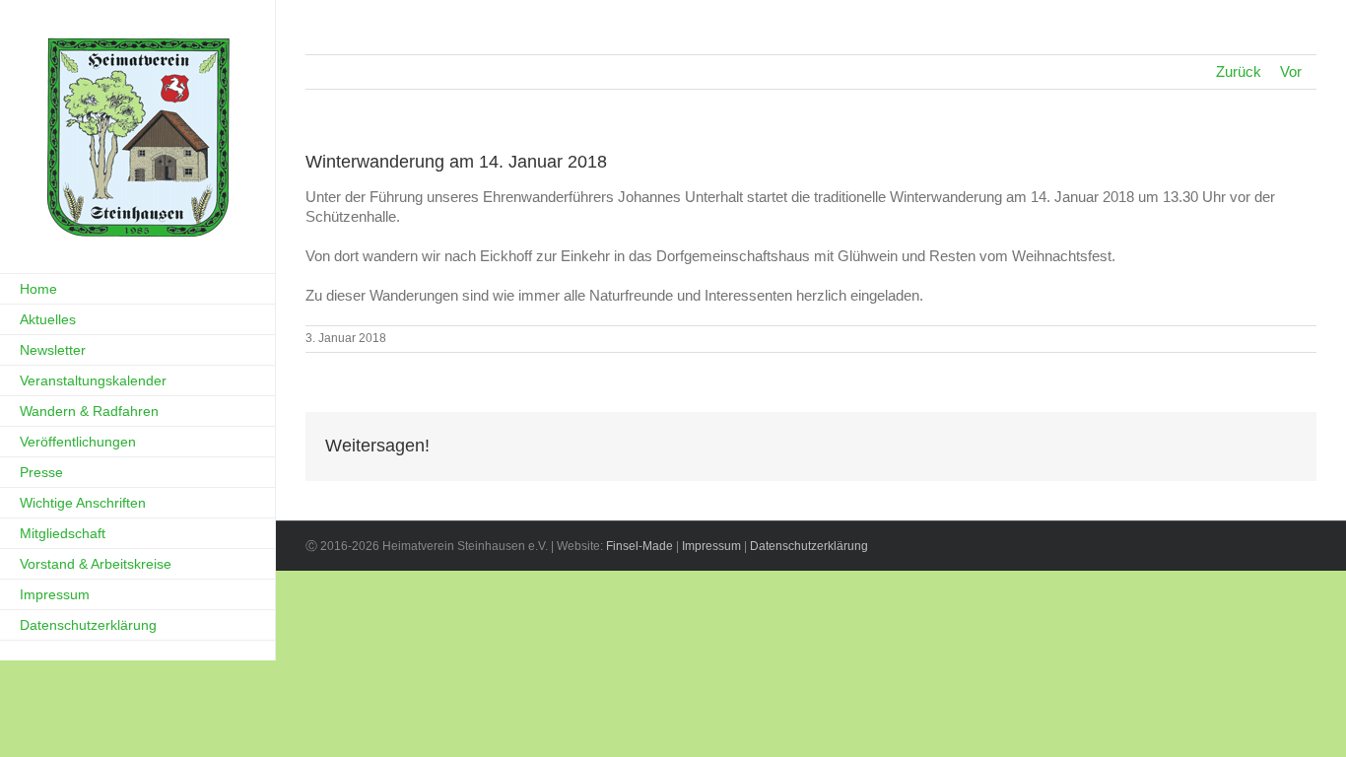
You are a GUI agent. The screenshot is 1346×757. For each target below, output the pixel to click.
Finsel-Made (639, 546)
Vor (1291, 71)
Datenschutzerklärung (809, 546)
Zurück (1238, 71)
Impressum (711, 546)
